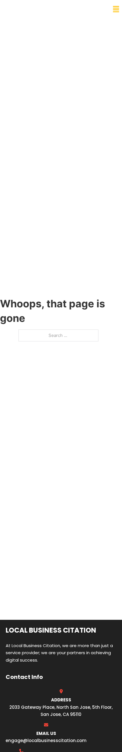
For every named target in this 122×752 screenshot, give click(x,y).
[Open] (116, 9)
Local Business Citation (41, 9)
